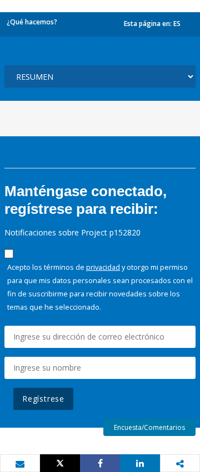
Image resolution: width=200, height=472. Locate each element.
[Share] (100, 463)
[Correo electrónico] (20, 463)
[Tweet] (60, 463)
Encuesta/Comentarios (149, 427)
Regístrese (43, 398)
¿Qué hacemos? (32, 22)
